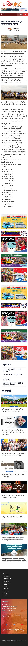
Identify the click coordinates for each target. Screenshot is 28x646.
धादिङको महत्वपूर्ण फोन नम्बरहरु (9, 631)
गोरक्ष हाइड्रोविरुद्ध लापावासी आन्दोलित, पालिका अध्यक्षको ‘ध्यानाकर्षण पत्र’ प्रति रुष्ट (14, 560)
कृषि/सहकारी (6, 592)
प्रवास (5, 590)
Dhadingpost (16, 29)
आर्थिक (5, 593)
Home (4, 629)
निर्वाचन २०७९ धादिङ (20, 631)
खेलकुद (5, 580)
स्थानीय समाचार (7, 577)
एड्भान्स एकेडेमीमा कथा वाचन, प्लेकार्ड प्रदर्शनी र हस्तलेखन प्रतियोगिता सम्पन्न (13, 539)
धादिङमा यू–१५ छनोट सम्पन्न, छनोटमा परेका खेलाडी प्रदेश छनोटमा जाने (12, 410)
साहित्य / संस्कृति (7, 583)
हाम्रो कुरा (8, 629)
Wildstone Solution (19, 642)
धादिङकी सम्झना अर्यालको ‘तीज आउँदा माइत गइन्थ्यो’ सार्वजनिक (13, 496)
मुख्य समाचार (6, 575)
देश (4, 597)
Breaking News (7, 578)
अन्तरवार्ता (6, 595)
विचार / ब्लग (6, 589)
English (25, 14)
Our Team (20, 629)
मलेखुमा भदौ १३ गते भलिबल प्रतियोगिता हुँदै (13, 517)
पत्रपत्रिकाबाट (6, 581)
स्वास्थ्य (5, 585)
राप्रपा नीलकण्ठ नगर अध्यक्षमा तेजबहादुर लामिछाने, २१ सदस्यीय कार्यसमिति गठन (13, 454)
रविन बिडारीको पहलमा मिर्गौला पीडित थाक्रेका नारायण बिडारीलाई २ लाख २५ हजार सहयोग (13, 432)
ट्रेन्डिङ (21, 14)
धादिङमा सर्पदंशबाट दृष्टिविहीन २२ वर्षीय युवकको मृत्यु (13, 475)
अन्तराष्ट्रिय (6, 587)
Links (16, 629)
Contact (12, 629)
